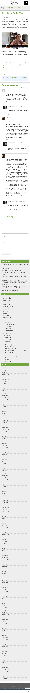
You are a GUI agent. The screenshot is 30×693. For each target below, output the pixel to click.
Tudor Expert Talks (15, 688)
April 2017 (4, 605)
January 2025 (5, 395)
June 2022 (4, 464)
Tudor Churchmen (9, 352)
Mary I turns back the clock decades (10, 290)
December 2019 (5, 532)
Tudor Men (7, 354)
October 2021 (5, 482)
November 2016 (5, 617)
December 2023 (5, 425)
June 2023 (4, 436)
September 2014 (5, 676)
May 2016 (4, 630)
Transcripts (5, 335)
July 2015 (4, 653)
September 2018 (5, 566)
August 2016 (4, 624)
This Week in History (8, 334)
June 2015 (4, 656)
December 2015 (5, 642)
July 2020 (4, 516)
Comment (4, 219)
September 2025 (5, 379)
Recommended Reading (10, 332)
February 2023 (5, 445)
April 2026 (4, 368)
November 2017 (5, 589)
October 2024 (5, 402)
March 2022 (4, 470)
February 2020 (5, 528)
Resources (5, 317)
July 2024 (4, 409)
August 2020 (4, 514)
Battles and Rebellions (10, 321)
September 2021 (5, 484)
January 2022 (5, 475)
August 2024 (4, 406)
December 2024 (5, 397)
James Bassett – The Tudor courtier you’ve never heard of (15, 280)
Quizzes (5, 315)
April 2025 (4, 388)
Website (3, 248)
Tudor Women (8, 357)
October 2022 (5, 454)
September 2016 (5, 621)
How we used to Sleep (8, 58)
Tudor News (7, 686)
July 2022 (4, 461)
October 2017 (5, 592)
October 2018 (5, 564)
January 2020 (5, 530)
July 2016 (4, 626)
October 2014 (5, 674)
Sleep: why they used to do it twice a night (12, 65)
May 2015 (4, 658)
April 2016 (4, 633)
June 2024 (4, 411)
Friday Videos (19, 7)
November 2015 (5, 644)
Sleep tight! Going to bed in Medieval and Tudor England (15, 62)
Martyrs (7, 341)
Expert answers (8, 326)
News (4, 308)
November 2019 (5, 534)
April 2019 (4, 550)
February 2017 (5, 610)
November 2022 (5, 452)
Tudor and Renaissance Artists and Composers (16, 350)
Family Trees (8, 328)
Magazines (5, 304)
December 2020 (5, 505)
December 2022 (5, 450)
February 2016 (5, 637)
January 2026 (5, 372)
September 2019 (5, 539)
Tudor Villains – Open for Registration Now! (11, 270)
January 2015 (5, 667)
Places (4, 311)
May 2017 (4, 603)
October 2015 (5, 646)
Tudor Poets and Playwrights (11, 356)
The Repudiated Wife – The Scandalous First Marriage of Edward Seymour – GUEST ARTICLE (15, 265)
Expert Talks (6, 297)
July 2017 (4, 598)
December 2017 (5, 587)
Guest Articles (6, 302)
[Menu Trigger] (26, 3)
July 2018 (4, 571)
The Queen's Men (9, 348)
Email (5, 242)
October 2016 (5, 619)
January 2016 (5, 640)
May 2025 (4, 386)
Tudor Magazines (15, 686)
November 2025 (5, 374)
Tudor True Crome (7, 361)
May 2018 (4, 576)
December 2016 (5, 614)
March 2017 (4, 608)
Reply (7, 103)
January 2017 (5, 612)
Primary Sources (9, 330)
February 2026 (5, 370)
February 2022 (5, 473)
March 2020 (4, 525)
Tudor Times (6, 359)
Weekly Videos (23, 686)
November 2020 (5, 507)
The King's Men (8, 346)
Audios (6, 319)
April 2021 (4, 496)
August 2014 (4, 678)
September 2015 (5, 649)
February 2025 (5, 393)
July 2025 (4, 384)
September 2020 (5, 512)
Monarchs (7, 343)
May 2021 (4, 493)
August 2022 (4, 459)
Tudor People (6, 337)
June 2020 (4, 518)
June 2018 (4, 573)
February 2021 (5, 500)
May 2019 (4, 548)
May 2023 (4, 438)
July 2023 (4, 434)
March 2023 (4, 443)
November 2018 (5, 562)
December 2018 (5, 560)
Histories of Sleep (7, 60)
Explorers (7, 339)
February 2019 (5, 555)
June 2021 (4, 491)
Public (4, 313)
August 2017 (4, 596)
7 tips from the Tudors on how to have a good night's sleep (15, 64)
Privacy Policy (24, 688)
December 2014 (5, 669)
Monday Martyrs (7, 306)
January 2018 (5, 585)
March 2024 (4, 418)
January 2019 (5, 557)
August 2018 (4, 569)
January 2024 (5, 422)
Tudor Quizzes (6, 688)
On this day (6, 310)
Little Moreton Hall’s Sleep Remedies (11, 67)
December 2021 (5, 477)
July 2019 (4, 544)
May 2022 (4, 466)
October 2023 (5, 427)
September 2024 (5, 404)
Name (5, 236)
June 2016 (4, 628)
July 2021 (4, 489)
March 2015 (4, 662)
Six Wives (7, 345)
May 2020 (4, 521)
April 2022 (4, 468)
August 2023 (4, 432)
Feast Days (6, 298)
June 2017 (4, 601)
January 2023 (5, 448)
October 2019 (5, 537)
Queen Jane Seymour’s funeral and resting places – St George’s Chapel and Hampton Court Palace (14, 287)
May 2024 (4, 413)
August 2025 (4, 381)
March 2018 (4, 580)
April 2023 (4, 441)
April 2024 (4, 416)
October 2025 (5, 377)
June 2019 (4, 546)
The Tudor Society (11, 7)
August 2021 (4, 486)
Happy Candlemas (6, 268)
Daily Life (7, 322)
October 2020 (5, 509)
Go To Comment (24, 87)
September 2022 (5, 457)
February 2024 (5, 420)
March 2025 (4, 390)
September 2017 (5, 594)
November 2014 (5, 672)
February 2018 (5, 582)
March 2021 (4, 498)
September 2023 (5, 429)
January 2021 (5, 502)
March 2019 (4, 553)
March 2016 (4, 635)
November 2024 (5, 400)
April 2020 (4, 523)
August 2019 (4, 541)
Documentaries (8, 324)
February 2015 (5, 665)
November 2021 (5, 480)
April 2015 (4, 660)
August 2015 (4, 651)
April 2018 (4, 578)
